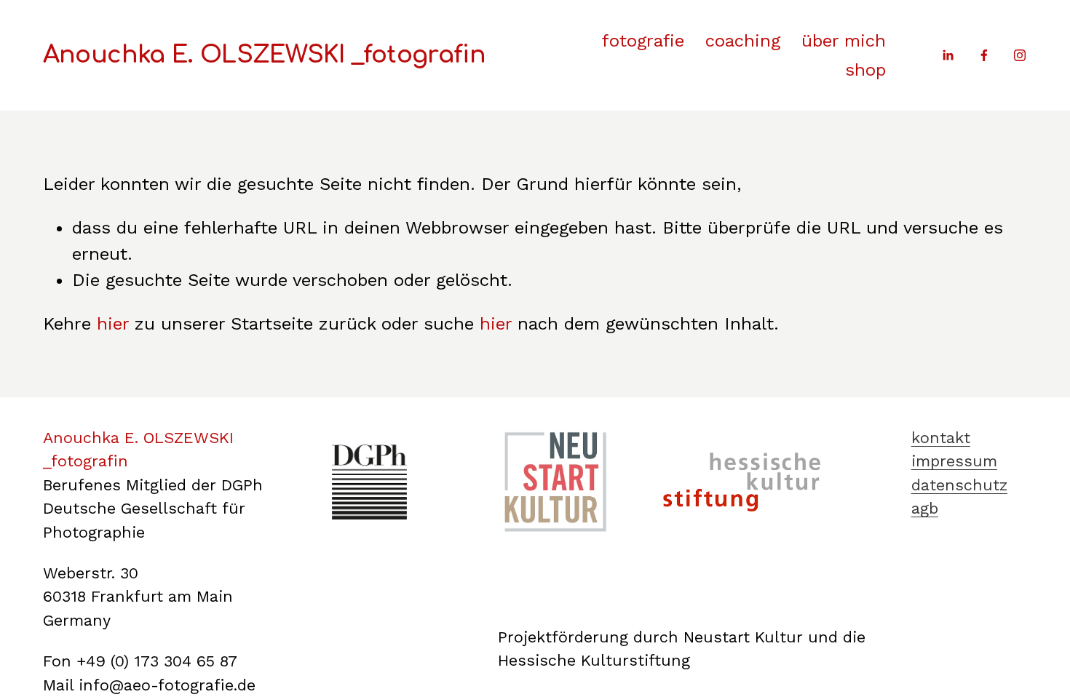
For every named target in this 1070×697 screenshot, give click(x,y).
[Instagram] (1019, 55)
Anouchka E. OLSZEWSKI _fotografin (264, 54)
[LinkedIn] (947, 55)
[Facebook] (984, 55)
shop (865, 70)
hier (113, 324)
